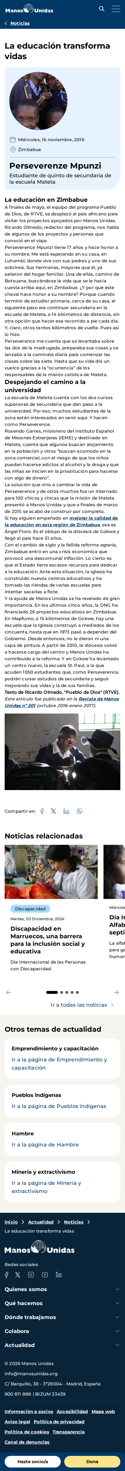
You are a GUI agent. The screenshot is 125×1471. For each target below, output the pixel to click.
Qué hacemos (24, 1303)
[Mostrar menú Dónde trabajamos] (117, 1317)
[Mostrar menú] (114, 9)
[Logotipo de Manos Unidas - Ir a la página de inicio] (29, 11)
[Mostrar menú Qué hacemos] (117, 1303)
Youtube (44, 1274)
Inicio (11, 1222)
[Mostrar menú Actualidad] (117, 1345)
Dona (92, 1461)
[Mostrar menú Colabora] (117, 1331)
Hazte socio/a (32, 1461)
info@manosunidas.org (31, 1373)
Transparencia (69, 1432)
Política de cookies (27, 1432)
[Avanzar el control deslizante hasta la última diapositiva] (8, 992)
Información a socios (29, 1411)
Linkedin (58, 1274)
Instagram (30, 1274)
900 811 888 (18, 1394)
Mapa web (103, 1411)
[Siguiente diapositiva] (116, 992)
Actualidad (40, 1222)
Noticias (20, 23)
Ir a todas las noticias (79, 1005)
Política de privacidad (59, 1421)
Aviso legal (17, 1421)
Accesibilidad (72, 1411)
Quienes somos (26, 1289)
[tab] (52, 992)
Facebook (6, 1275)
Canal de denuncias (27, 1442)
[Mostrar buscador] (100, 8)
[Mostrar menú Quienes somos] (117, 1289)
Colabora (17, 1331)
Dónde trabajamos (30, 1317)
